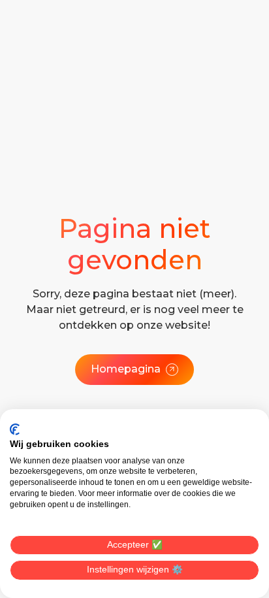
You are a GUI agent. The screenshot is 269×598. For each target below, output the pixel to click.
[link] (134, 369)
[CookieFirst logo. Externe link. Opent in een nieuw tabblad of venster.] (15, 429)
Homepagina (126, 369)
